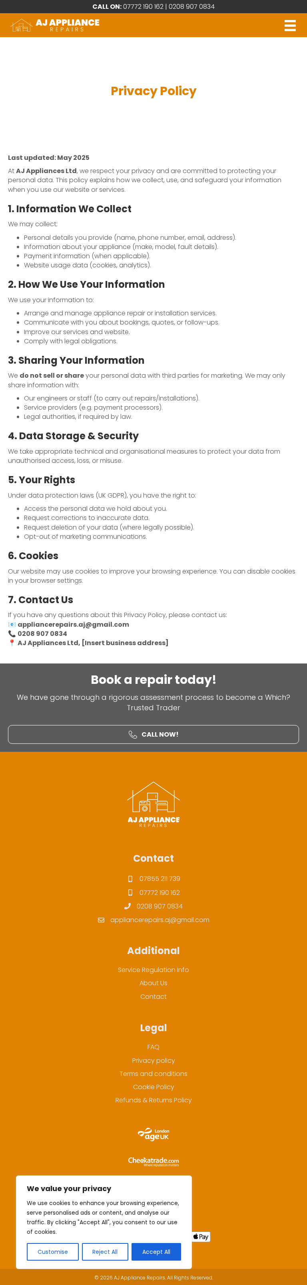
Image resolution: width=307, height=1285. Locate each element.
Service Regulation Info (153, 969)
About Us (153, 983)
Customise (53, 1252)
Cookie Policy (153, 1087)
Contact (153, 996)
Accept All (156, 1252)
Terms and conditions (153, 1073)
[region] (104, 1222)
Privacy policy (153, 1060)
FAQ (153, 1047)
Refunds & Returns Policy (154, 1100)
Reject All (105, 1252)
